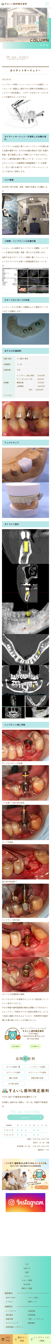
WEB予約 (26, 1284)
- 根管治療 (9, 1319)
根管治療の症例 (37, 1078)
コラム (26, 1276)
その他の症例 (13, 1083)
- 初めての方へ (10, 1297)
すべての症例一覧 (13, 1066)
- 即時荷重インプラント (14, 1327)
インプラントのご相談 (41, 1339)
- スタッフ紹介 (32, 1297)
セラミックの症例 (13, 1072)
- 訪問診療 (31, 1314)
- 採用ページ (32, 1301)
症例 (27, 1272)
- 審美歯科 (31, 1323)
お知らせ (26, 1268)
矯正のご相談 (22, 1339)
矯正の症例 (13, 1078)
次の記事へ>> (35, 1046)
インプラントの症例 (37, 1066)
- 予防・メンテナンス (35, 1319)
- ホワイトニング (11, 1323)
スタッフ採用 (27, 1280)
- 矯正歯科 (9, 1314)
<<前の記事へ (16, 1046)
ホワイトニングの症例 (37, 1072)
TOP (27, 1264)
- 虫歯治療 (31, 1311)
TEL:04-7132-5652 (25, 1111)
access (25, 1117)
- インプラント (10, 1311)
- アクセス (9, 1301)
